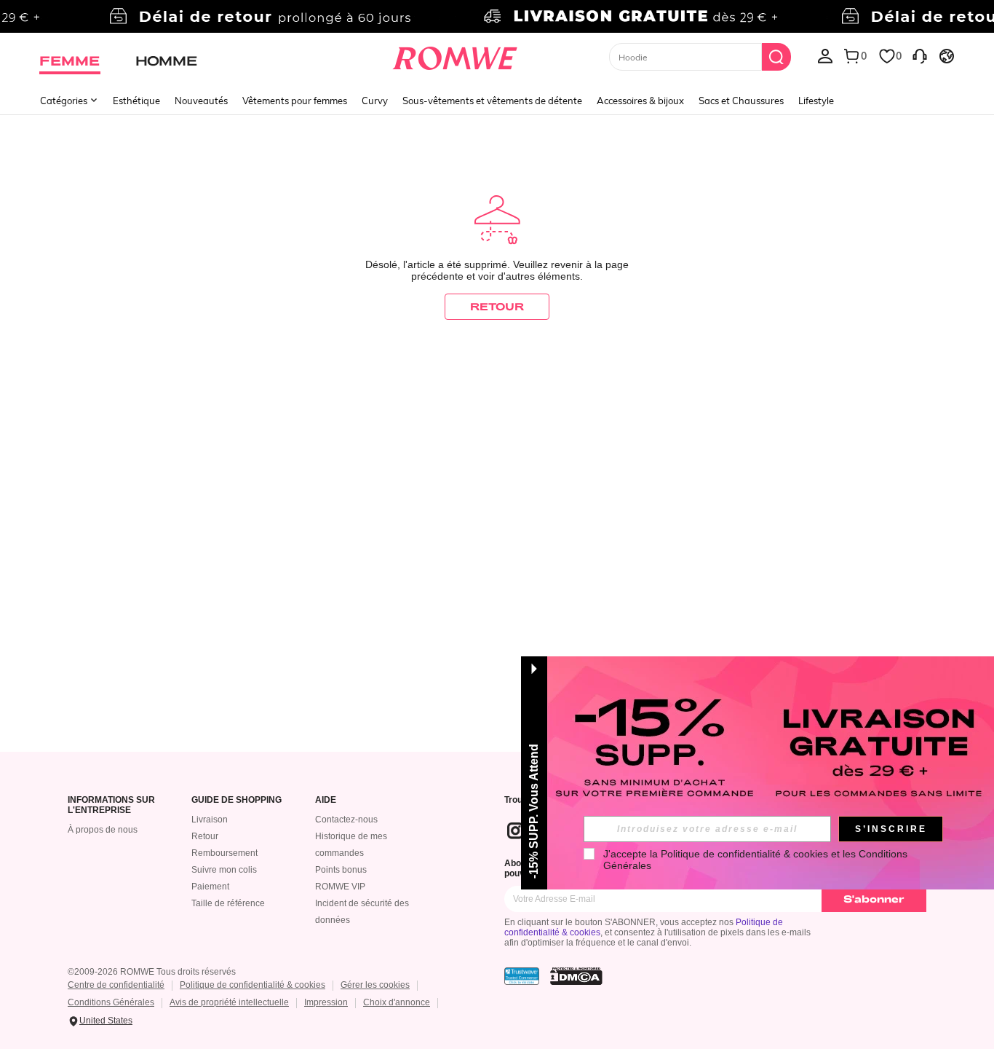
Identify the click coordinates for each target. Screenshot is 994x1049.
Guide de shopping (236, 800)
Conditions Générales (111, 1002)
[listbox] (825, 55)
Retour (204, 836)
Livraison (209, 819)
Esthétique (136, 100)
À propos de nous (103, 830)
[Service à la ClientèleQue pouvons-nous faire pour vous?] (920, 55)
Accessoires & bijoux (640, 100)
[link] (496, 17)
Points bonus (341, 870)
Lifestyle (816, 100)
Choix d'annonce (396, 1002)
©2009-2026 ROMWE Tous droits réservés (152, 972)
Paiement (210, 886)
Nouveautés (201, 100)
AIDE (325, 800)
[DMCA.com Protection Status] (576, 976)
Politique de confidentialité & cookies (252, 985)
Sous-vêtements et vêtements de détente (492, 100)
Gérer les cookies (375, 985)
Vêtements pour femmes (294, 100)
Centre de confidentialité (116, 985)
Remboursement (224, 853)
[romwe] (455, 55)
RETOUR (497, 306)
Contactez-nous (346, 819)
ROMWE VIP (340, 886)
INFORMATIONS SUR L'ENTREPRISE (111, 805)
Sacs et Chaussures (741, 100)
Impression (326, 1002)
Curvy (375, 100)
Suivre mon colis (224, 870)
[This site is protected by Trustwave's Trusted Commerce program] (521, 976)
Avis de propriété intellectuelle (229, 1002)
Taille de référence (228, 903)
